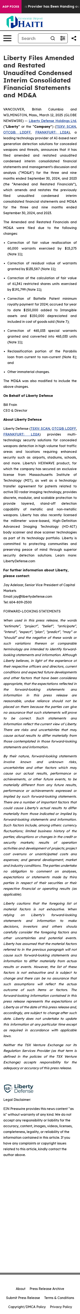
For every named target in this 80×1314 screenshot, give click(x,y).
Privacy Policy (61, 1307)
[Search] (53, 38)
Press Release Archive (47, 1289)
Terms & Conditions (59, 1298)
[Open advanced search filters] (62, 38)
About (20, 1289)
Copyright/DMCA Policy (27, 1307)
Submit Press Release (23, 1298)
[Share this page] (74, 38)
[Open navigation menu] (7, 38)
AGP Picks (10, 6)
